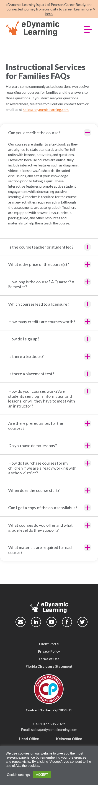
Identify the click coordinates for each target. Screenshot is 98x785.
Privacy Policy (49, 651)
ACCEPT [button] (42, 774)
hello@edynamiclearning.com (46, 109)
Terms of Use (49, 659)
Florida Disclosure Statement (49, 666)
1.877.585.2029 (52, 724)
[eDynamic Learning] (39, 28)
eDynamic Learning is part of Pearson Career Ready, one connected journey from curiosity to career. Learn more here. (49, 9)
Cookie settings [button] (18, 775)
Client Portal (49, 644)
